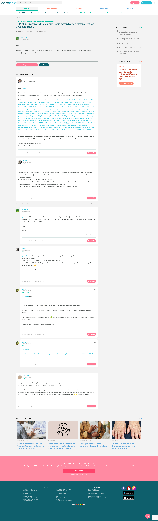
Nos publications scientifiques (30, 499)
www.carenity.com (59, 506)
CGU (57, 496)
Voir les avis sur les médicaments (96, 493)
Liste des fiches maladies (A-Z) (95, 496)
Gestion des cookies (61, 497)
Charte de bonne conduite (62, 493)
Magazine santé (92, 489)
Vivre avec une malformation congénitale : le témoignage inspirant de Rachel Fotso (61, 446)
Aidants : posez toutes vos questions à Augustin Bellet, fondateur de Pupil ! (128, 32)
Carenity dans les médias (62, 490)
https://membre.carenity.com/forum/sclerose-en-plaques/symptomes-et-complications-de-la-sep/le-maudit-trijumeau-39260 (57, 354)
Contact (58, 499)
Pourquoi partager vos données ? (31, 490)
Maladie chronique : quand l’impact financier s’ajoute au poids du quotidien (30, 446)
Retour (18, 17)
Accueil (18, 12)
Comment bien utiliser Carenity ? (130, 48)
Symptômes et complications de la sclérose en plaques (61, 12)
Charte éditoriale (60, 492)
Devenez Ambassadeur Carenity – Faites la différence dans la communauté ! (128, 74)
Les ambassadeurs (27, 493)
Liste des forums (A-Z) (93, 495)
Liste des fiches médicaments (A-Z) (97, 497)
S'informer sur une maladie (95, 492)
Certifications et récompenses (63, 489)
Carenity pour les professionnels (64, 500)
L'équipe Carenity (27, 492)
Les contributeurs (27, 496)
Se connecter (146, 3)
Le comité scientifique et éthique (31, 497)
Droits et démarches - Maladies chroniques (129, 52)
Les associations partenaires (30, 495)
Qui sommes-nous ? (28, 489)
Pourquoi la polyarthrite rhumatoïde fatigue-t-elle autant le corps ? (123, 446)
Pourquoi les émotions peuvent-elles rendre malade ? (94, 445)
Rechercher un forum (93, 490)
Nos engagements (27, 500)
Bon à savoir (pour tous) (126, 44)
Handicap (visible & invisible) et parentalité (129, 39)
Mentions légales (60, 495)
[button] (27, 9)
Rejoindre (135, 3)
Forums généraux (36, 12)
